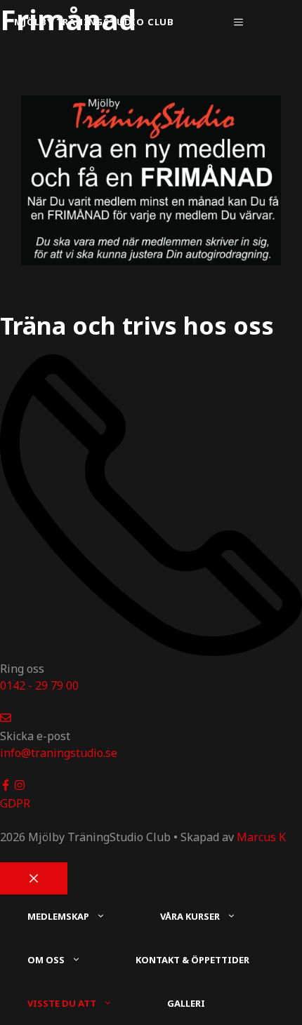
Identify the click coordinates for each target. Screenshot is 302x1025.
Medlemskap (58, 916)
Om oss (46, 959)
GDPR (15, 803)
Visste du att (61, 1003)
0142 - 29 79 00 (39, 685)
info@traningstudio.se (58, 753)
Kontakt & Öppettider (192, 959)
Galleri (186, 1003)
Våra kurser (190, 916)
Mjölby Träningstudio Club (94, 21)
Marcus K (261, 837)
